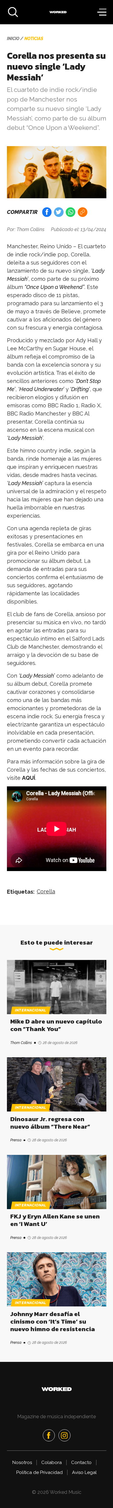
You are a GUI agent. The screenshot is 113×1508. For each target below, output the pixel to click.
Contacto (81, 1462)
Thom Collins (31, 229)
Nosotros (22, 1462)
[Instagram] (64, 1435)
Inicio (13, 38)
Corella (46, 891)
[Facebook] (49, 1435)
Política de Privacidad (39, 1472)
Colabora (51, 1462)
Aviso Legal (84, 1472)
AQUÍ (28, 778)
